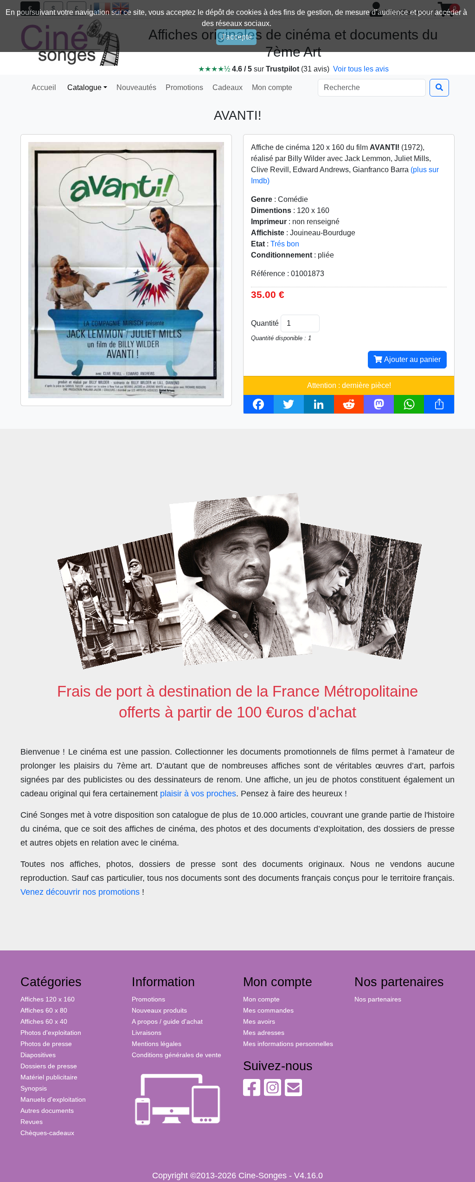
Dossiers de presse (48, 1066)
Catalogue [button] (83, 87)
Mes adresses (263, 1032)
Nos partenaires (377, 999)
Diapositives (38, 1055)
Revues (31, 1121)
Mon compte (271, 87)
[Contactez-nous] (293, 1092)
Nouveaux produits (159, 1010)
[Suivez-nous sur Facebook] (251, 1092)
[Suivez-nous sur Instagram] (272, 1092)
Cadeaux (227, 87)
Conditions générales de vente (176, 1055)
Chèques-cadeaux (47, 1133)
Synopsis (33, 1088)
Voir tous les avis (361, 69)
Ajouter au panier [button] (411, 359)
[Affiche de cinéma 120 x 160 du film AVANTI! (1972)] (126, 270)
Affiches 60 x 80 (43, 1010)
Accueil (44, 87)
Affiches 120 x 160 (47, 999)
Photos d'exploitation (50, 1032)
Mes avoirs (259, 1021)
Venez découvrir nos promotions (80, 892)
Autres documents (47, 1110)
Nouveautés (135, 87)
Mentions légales (156, 1043)
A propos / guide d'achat (167, 1021)
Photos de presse (46, 1043)
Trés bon (284, 244)
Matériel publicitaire (48, 1077)
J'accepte (236, 37)
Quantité (265, 323)
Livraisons (146, 1032)
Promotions (183, 87)
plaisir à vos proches (198, 793)
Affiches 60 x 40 (43, 1021)
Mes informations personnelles (288, 1043)
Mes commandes (268, 1010)
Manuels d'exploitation (53, 1099)
